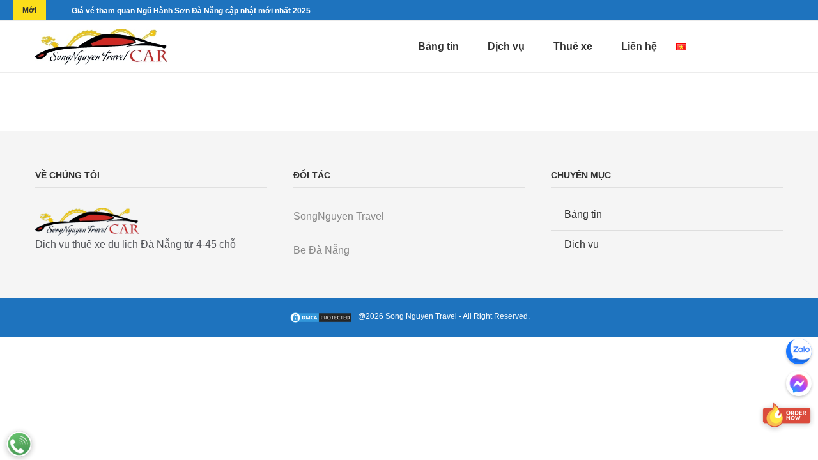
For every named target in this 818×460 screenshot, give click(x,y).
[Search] (776, 46)
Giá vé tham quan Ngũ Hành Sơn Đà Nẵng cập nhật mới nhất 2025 (191, 10)
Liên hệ (639, 46)
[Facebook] (737, 46)
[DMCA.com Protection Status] (323, 316)
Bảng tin (438, 46)
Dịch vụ (506, 46)
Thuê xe (572, 46)
